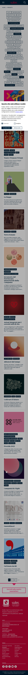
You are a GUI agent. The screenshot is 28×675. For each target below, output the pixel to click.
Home (3, 7)
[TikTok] (15, 666)
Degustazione (17, 36)
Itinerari (9, 55)
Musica (20, 58)
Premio (10, 69)
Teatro (7, 77)
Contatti (17, 650)
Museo (14, 58)
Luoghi (16, 655)
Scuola (14, 71)
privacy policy (19, 112)
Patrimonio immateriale (14, 66)
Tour (21, 77)
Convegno (17, 34)
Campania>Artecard (17, 28)
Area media (17, 649)
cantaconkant (5, 649)
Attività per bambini (11, 25)
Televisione (14, 77)
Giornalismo (11, 52)
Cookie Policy (18, 653)
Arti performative (13, 20)
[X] (9, 666)
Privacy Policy (5, 650)
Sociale (20, 71)
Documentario (10, 42)
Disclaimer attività (7, 645)
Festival (10, 44)
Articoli (4, 652)
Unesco (14, 82)
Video (20, 82)
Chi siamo (17, 645)
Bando (21, 25)
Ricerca (7, 71)
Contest (9, 34)
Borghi (7, 28)
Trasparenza (5, 655)
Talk (20, 74)
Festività (17, 44)
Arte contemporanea (13, 17)
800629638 (14, 635)
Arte (19, 15)
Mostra (7, 58)
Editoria (19, 42)
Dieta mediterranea (14, 39)
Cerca (16, 652)
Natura (14, 61)
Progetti (9, 7)
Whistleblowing (6, 656)
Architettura (11, 15)
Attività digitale (14, 23)
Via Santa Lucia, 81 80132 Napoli (7, 630)
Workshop (19, 85)
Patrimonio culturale (13, 63)
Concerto (17, 31)
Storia (8, 74)
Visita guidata (9, 85)
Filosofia (11, 47)
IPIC (19, 52)
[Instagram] (6, 666)
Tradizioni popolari (14, 79)
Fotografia (18, 50)
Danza (8, 36)
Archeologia (16, 12)
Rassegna (17, 69)
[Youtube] (12, 666)
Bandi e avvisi (5, 653)
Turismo (7, 82)
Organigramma (18, 647)
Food (17, 47)
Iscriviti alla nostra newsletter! (14, 590)
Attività (17, 656)
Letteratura (17, 55)
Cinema (10, 31)
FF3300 (22, 673)
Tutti (8, 12)
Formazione (9, 50)
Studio (14, 74)
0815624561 (11, 634)
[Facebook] (3, 666)
